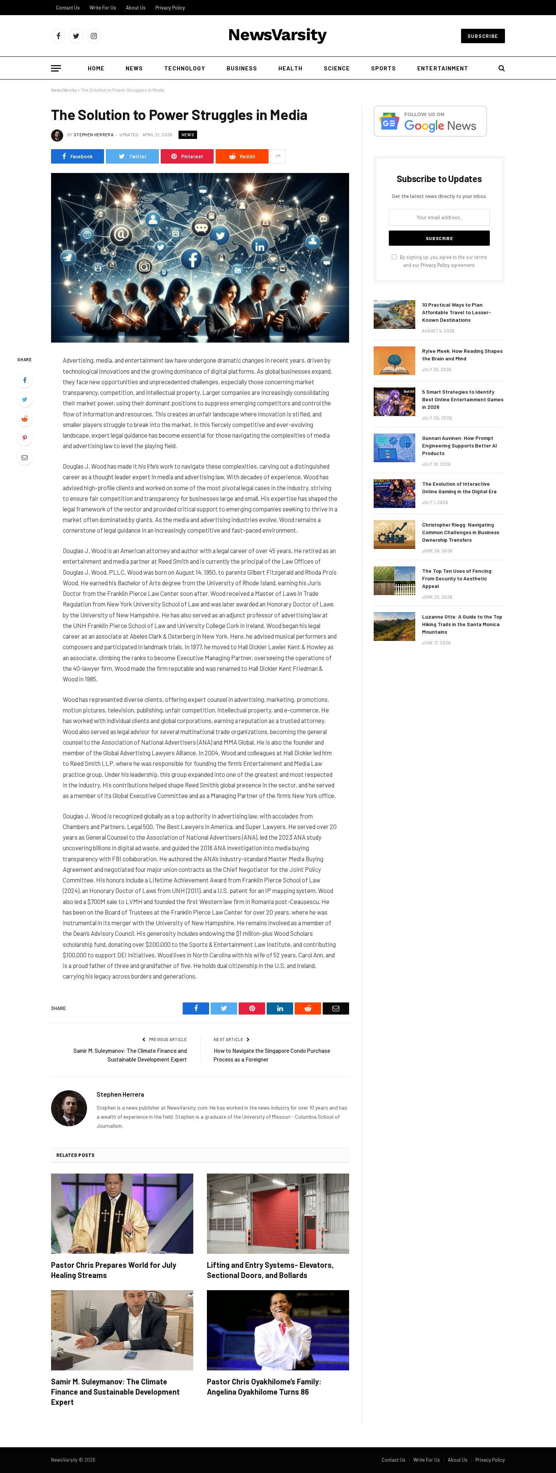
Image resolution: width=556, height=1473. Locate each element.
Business (242, 68)
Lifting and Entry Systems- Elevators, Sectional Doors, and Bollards (270, 1270)
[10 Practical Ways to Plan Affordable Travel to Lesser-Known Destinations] (394, 314)
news (188, 134)
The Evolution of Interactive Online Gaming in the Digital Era (459, 487)
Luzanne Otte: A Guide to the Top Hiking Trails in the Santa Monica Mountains (462, 624)
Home (96, 68)
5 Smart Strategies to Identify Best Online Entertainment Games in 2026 (462, 399)
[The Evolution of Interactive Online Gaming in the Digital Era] (394, 493)
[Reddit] (24, 418)
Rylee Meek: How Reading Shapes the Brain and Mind (462, 355)
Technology (184, 68)
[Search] (501, 68)
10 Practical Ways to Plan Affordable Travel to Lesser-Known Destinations (456, 312)
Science (337, 68)
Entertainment (442, 68)
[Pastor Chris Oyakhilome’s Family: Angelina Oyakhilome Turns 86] (278, 1330)
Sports (383, 68)
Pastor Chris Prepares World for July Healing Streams (113, 1270)
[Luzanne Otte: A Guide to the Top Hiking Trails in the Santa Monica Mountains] (394, 626)
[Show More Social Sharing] (278, 156)
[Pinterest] (24, 438)
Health (290, 68)
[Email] (24, 457)
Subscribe (483, 36)
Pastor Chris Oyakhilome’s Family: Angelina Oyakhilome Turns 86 (264, 1386)
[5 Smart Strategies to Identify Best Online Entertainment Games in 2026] (394, 401)
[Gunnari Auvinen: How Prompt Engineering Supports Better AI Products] (394, 447)
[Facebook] (24, 380)
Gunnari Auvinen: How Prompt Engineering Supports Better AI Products (459, 445)
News (134, 68)
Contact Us (68, 8)
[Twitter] (24, 399)
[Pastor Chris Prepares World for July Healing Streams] (122, 1214)
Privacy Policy (170, 8)
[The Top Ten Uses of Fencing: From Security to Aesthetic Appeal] (394, 580)
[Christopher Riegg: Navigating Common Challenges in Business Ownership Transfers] (394, 534)
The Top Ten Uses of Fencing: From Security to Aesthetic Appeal (457, 578)
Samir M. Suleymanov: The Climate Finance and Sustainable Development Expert (115, 1391)
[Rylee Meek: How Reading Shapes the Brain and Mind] (394, 360)
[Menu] (56, 68)
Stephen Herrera (93, 134)
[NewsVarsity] (278, 36)
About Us (136, 8)
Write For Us (103, 8)
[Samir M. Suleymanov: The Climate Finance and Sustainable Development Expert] (122, 1330)
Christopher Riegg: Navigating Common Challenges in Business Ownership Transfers (460, 532)
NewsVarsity (64, 89)
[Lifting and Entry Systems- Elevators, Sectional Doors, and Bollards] (278, 1214)
